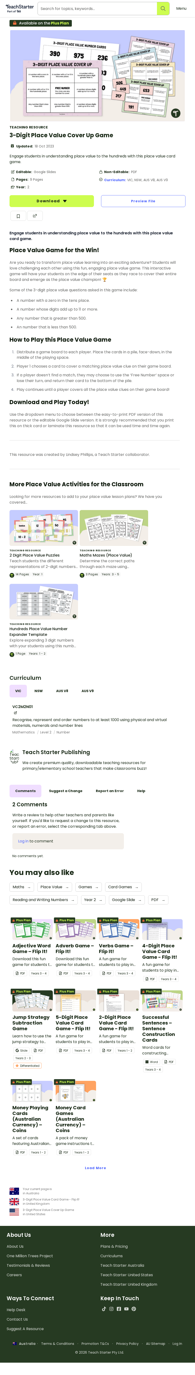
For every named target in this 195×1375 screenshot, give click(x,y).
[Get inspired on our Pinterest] (133, 1309)
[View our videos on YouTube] (126, 1309)
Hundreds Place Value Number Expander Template (39, 631)
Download (49, 201)
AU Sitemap (155, 1343)
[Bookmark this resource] (18, 216)
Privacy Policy (127, 1343)
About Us (15, 1246)
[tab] (18, 691)
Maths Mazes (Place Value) (106, 555)
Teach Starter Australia (122, 1265)
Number (63, 732)
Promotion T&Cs (95, 1343)
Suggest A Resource (25, 1329)
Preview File (143, 201)
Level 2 (46, 732)
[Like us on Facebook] (118, 1309)
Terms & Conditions (57, 1343)
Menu (181, 8)
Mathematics (24, 732)
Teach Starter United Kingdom (128, 1284)
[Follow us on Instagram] (111, 1309)
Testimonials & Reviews (28, 1265)
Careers (14, 1275)
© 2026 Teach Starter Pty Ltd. (99, 1352)
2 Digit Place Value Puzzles (35, 555)
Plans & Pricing (114, 1246)
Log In (177, 1343)
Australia (26, 1343)
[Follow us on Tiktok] (104, 1309)
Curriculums (111, 1256)
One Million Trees (30, 1256)
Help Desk (16, 1310)
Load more (95, 1168)
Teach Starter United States (126, 1275)
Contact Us (17, 1319)
